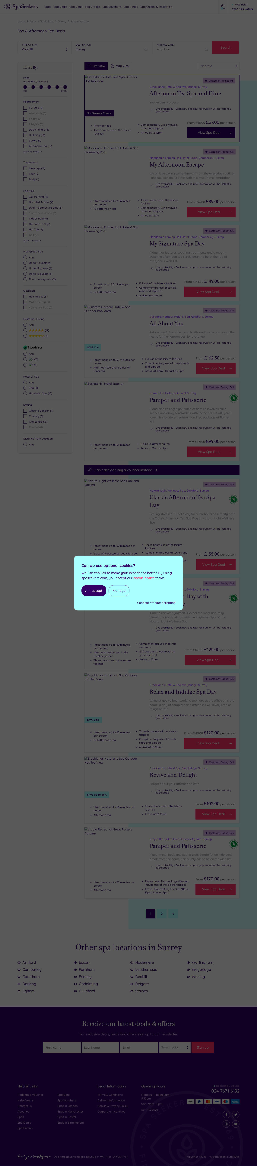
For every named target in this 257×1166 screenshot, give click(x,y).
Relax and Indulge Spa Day (183, 692)
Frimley (85, 976)
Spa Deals (24, 1122)
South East (47, 21)
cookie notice (143, 578)
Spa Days (64, 1094)
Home (21, 21)
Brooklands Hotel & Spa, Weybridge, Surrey (178, 87)
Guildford (87, 991)
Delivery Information (111, 1100)
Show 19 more (31, 151)
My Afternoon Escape (177, 165)
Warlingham (202, 962)
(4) (46, 335)
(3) (40, 263)
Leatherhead (146, 969)
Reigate (142, 983)
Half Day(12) (37, 135)
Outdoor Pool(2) (39, 224)
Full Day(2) (36, 107)
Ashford (29, 962)
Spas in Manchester (70, 1111)
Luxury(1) (35, 140)
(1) (34, 179)
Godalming (88, 983)
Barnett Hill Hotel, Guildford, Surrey (173, 393)
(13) (35, 359)
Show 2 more (30, 240)
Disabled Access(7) (41, 202)
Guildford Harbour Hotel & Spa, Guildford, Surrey (182, 316)
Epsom (84, 962)
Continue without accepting (156, 603)
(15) (40, 393)
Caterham (31, 976)
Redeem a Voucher (30, 1094)
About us (23, 1111)
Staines (141, 991)
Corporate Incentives (111, 1111)
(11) (37, 168)
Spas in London (68, 1106)
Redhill (141, 976)
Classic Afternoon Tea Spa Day (183, 501)
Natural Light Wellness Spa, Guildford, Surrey (179, 490)
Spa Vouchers (67, 1100)
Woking (198, 976)
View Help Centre (242, 8)
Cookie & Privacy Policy (112, 1106)
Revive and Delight (173, 775)
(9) (34, 174)
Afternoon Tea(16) (40, 146)
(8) (40, 268)
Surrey (62, 21)
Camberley (32, 969)
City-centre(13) (38, 421)
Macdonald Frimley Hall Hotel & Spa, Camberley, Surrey (187, 158)
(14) (46, 330)
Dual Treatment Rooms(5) (45, 207)
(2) (42, 279)
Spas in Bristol (67, 1117)
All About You (167, 323)
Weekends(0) (37, 113)
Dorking (29, 983)
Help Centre (25, 1100)
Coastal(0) (36, 427)
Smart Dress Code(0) (42, 213)
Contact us (24, 1106)
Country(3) (36, 416)
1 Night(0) (35, 118)
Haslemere (144, 962)
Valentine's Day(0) (40, 307)
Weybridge (201, 969)
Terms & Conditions (110, 1094)
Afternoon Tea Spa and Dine (185, 93)
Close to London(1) (41, 410)
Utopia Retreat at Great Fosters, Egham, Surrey (181, 839)
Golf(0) (33, 235)
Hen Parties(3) (38, 296)
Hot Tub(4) (36, 229)
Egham (28, 991)
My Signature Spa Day (177, 244)
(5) (40, 273)
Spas (33, 21)
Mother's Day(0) (39, 302)
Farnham (87, 969)
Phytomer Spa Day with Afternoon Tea (179, 600)
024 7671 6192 (225, 1091)
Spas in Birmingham (71, 1122)
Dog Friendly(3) (39, 129)
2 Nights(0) (36, 124)
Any (31, 257)
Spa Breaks (25, 1128)
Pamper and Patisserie (178, 400)
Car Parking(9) (38, 196)
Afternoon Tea (80, 21)
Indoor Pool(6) (38, 218)
